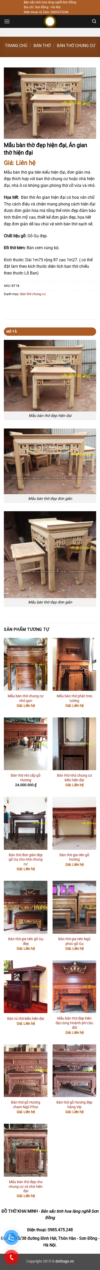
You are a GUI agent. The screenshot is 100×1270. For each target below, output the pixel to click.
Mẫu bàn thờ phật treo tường (74, 698)
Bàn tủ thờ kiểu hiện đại (25, 1018)
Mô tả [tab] (11, 331)
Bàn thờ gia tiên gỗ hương (74, 857)
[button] (7, 21)
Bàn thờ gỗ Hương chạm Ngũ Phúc (25, 1104)
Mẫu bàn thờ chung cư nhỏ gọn (26, 698)
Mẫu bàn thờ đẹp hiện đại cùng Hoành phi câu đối (74, 1022)
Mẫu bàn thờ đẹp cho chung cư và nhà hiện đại (26, 1186)
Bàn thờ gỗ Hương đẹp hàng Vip (74, 1104)
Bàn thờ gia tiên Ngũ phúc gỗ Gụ (74, 941)
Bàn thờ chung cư (76, 45)
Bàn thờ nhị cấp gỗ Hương (26, 777)
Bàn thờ (42, 45)
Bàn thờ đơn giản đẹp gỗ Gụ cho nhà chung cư (26, 859)
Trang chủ (16, 45)
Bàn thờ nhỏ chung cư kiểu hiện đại (74, 777)
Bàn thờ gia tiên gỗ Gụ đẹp (25, 941)
